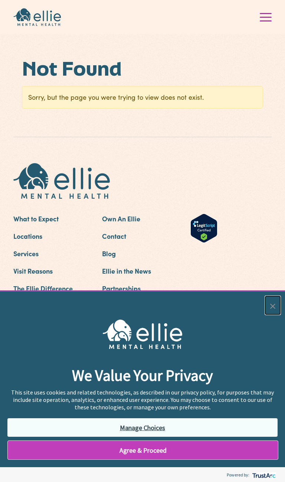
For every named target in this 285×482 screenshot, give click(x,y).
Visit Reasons (33, 270)
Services (26, 253)
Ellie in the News (126, 270)
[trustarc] (263, 475)
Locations (27, 236)
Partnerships (121, 288)
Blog (109, 253)
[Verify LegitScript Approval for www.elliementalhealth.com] (203, 227)
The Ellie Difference (43, 288)
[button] (272, 305)
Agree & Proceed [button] (143, 450)
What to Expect (36, 218)
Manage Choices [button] (142, 427)
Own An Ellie (121, 218)
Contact (114, 236)
